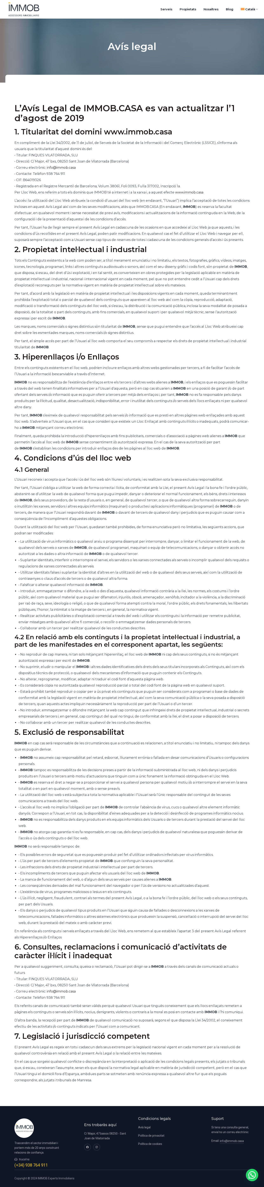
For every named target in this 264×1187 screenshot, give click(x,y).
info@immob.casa (61, 168)
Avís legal (144, 1127)
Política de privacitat (151, 1135)
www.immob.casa (189, 192)
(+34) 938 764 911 (31, 1165)
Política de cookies (150, 1143)
